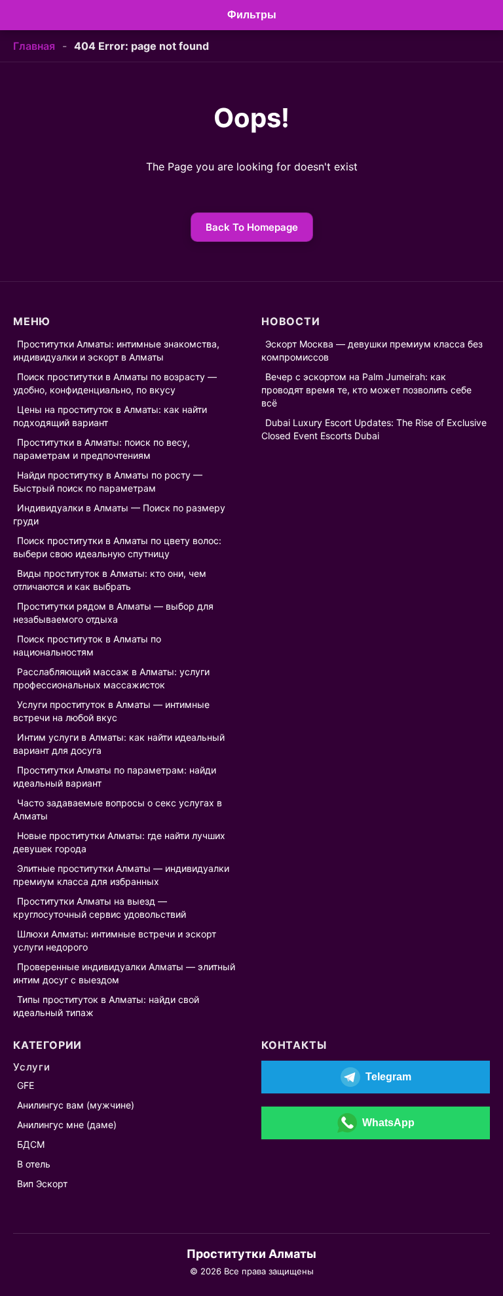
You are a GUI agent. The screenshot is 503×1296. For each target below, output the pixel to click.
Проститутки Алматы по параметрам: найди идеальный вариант (114, 776)
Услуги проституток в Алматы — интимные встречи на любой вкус (111, 711)
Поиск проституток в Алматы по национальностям (87, 645)
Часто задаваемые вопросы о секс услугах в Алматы (117, 809)
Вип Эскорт (42, 1183)
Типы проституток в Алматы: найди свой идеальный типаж (106, 1006)
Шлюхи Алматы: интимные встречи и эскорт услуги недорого (114, 940)
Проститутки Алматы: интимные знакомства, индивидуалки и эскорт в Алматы (116, 350)
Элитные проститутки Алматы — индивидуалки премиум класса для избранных (121, 875)
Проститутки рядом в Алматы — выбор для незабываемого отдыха (113, 612)
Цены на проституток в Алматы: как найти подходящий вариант (110, 416)
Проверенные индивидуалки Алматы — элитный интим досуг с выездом (124, 973)
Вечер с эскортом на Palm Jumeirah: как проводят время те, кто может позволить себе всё (366, 389)
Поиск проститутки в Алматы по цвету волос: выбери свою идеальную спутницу (117, 547)
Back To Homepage (252, 227)
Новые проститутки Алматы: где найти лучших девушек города (119, 842)
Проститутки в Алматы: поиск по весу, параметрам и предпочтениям (101, 449)
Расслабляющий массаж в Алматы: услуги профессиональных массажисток (111, 678)
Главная (34, 45)
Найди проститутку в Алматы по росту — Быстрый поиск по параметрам (107, 481)
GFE (25, 1085)
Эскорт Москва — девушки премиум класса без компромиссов (372, 350)
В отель (33, 1163)
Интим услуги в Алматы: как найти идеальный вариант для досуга (119, 744)
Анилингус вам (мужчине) (75, 1104)
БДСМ (31, 1144)
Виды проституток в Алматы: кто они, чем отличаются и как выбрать (109, 580)
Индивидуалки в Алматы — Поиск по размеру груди (119, 514)
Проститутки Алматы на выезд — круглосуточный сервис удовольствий (99, 907)
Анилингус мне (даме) (67, 1124)
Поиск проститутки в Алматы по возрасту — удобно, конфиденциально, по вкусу (115, 383)
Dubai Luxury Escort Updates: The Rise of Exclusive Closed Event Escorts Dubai (374, 429)
